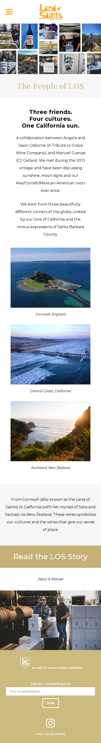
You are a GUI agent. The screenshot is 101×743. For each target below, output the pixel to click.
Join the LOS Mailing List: (50, 684)
